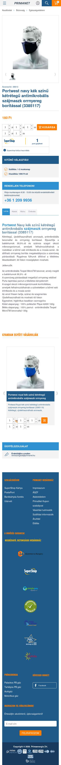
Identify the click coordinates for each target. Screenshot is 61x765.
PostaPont (9, 492)
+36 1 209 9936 (18, 200)
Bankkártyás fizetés (14, 496)
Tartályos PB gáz (12, 686)
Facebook (42, 685)
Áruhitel (36, 518)
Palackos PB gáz (12, 682)
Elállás (36, 523)
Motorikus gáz (11, 695)
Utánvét (8, 501)
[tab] (6, 212)
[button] (9, 125)
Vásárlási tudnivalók (42, 510)
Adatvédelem (39, 496)
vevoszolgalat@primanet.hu (23, 455)
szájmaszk (32, 228)
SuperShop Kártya (13, 487)
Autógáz (8, 691)
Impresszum (39, 487)
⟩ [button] (55, 74)
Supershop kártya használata (18, 150)
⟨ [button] (5, 74)
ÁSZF (35, 492)
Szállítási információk (43, 514)
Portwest (9, 224)
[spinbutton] (5, 127)
